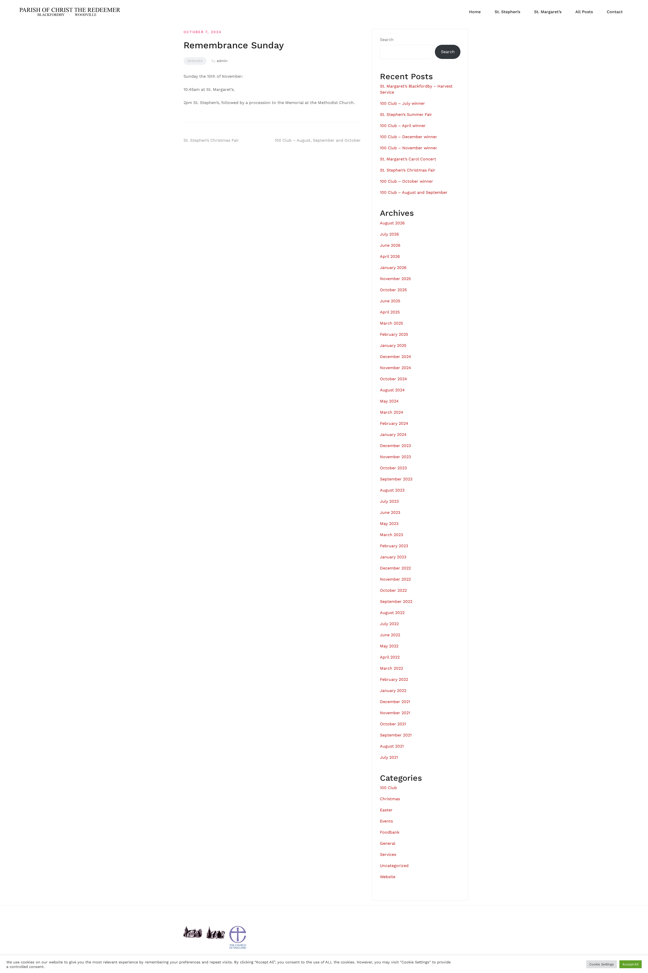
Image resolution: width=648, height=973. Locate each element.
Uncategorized (394, 865)
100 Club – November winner (408, 147)
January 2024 (393, 434)
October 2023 (393, 468)
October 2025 (393, 289)
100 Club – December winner (408, 136)
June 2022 (390, 634)
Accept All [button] (630, 964)
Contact (615, 11)
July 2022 (389, 623)
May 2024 (389, 401)
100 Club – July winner (402, 103)
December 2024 (395, 356)
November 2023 (395, 456)
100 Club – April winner (403, 125)
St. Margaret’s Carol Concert (408, 159)
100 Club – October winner (406, 181)
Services (194, 61)
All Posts (584, 11)
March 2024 (391, 412)
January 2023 (393, 557)
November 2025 (395, 278)
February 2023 (394, 545)
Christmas (390, 798)
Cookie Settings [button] (601, 964)
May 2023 (389, 523)
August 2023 (392, 490)
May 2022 (389, 646)
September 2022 (396, 601)
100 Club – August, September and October (318, 140)
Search (387, 39)
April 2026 (390, 256)
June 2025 (390, 301)
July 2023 (389, 501)
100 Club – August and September (414, 192)
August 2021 (392, 746)
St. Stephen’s (507, 11)
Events (386, 821)
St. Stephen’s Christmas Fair (211, 140)
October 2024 (393, 378)
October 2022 (393, 590)
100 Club (388, 787)
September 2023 (396, 479)
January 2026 (393, 267)
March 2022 (391, 668)
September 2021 (396, 735)
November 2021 (395, 712)
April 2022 (390, 657)
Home (475, 11)
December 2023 (395, 445)
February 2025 (394, 334)
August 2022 (392, 612)
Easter (386, 810)
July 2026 (389, 234)
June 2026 (390, 245)
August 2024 (392, 390)
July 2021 (389, 757)
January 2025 (393, 345)
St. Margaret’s (547, 11)
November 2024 (395, 367)
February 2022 (394, 679)
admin (222, 61)
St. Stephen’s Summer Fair (406, 114)
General (387, 843)
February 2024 (394, 423)
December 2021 (395, 701)
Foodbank (389, 832)
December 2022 (395, 568)
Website (387, 876)
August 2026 (392, 223)
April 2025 (390, 312)
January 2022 (393, 690)
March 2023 (391, 534)
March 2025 (391, 323)
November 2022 (395, 579)
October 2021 (393, 724)
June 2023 (390, 512)
